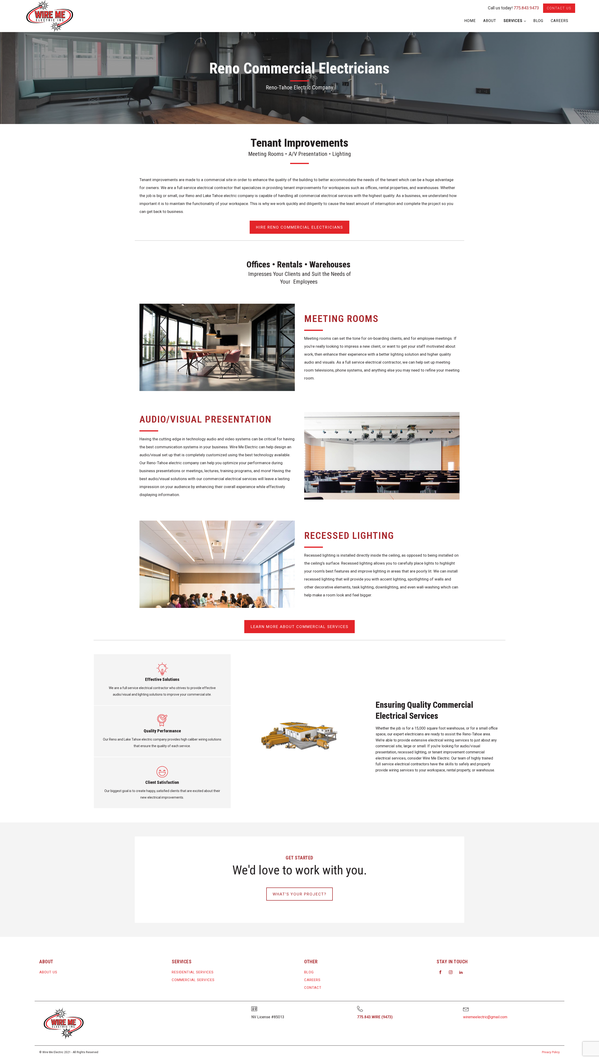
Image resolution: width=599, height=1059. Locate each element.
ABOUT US (48, 972)
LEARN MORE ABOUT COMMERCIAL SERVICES (299, 626)
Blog (538, 20)
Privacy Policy (551, 1052)
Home (470, 20)
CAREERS (312, 980)
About (489, 20)
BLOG (309, 972)
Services (513, 20)
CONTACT (312, 988)
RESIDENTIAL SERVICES (193, 972)
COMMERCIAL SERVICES (193, 980)
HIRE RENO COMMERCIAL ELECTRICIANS (299, 227)
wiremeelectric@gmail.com (485, 1017)
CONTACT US (559, 8)
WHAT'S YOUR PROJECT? (299, 894)
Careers (559, 20)
